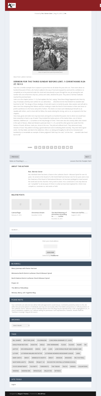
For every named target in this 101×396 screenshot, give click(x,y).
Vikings (73, 366)
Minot (51, 358)
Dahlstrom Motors (20, 345)
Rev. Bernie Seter (46, 13)
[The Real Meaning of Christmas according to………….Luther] (60, 204)
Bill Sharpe (17, 340)
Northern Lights (19, 362)
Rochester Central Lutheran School (61, 362)
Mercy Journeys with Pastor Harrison (24, 268)
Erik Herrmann (52, 345)
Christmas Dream (38, 213)
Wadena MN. (26, 371)
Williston (48, 371)
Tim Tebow (55, 366)
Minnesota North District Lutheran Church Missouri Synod (32, 273)
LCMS (50, 349)
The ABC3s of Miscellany (20, 288)
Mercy (26, 358)
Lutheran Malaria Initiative (31, 353)
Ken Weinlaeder (27, 349)
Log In (14, 384)
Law (44, 349)
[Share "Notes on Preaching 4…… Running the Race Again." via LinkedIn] (56, 147)
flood (63, 345)
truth (64, 366)
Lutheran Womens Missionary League (59, 353)
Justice (15, 349)
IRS (85, 345)
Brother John (29, 340)
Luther (15, 353)
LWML (78, 353)
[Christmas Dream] (41, 204)
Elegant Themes (23, 394)
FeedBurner (54, 255)
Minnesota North (39, 358)
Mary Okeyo (17, 358)
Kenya (38, 349)
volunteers (82, 366)
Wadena (16, 371)
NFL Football (79, 358)
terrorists (44, 366)
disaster (34, 345)
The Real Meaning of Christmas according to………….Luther (59, 214)
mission (59, 358)
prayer (31, 362)
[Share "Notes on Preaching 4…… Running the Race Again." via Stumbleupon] (63, 147)
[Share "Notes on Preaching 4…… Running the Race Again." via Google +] (44, 147)
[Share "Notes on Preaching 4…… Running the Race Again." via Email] (67, 147)
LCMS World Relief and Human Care (68, 349)
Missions (68, 358)
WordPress (41, 394)
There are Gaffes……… (79, 213)
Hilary (79, 345)
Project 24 (15, 283)
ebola (42, 345)
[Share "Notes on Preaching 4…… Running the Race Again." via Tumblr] (48, 147)
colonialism (41, 340)
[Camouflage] (20, 204)
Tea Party (33, 366)
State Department (20, 366)
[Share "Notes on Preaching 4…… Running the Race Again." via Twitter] (40, 147)
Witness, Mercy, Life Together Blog (24, 293)
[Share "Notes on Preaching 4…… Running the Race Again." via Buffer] (59, 147)
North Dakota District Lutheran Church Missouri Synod (31, 278)
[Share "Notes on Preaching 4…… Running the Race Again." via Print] (71, 147)
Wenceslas (37, 371)
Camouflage (16, 213)
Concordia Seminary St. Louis (60, 340)
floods (71, 345)
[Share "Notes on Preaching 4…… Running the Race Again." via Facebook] (36, 147)
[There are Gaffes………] (80, 204)
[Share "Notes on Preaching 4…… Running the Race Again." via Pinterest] (52, 147)
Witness (58, 371)
